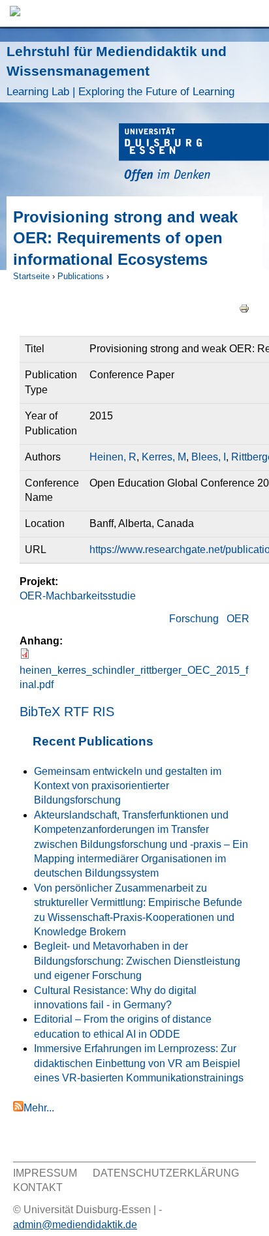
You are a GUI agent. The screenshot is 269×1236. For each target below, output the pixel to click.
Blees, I (208, 456)
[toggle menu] (252, 13)
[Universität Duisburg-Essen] (194, 154)
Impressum (45, 1173)
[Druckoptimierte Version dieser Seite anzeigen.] (244, 307)
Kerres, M (164, 456)
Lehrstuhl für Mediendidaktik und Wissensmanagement (120, 71)
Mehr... (39, 1107)
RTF (76, 711)
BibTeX (40, 711)
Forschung (194, 618)
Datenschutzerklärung (166, 1173)
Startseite (31, 276)
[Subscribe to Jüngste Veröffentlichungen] (18, 1107)
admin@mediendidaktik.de (75, 1224)
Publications (80, 276)
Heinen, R (112, 456)
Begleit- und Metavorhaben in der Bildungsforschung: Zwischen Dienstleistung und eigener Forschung (137, 961)
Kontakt (38, 1187)
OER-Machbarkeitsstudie (78, 595)
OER (238, 618)
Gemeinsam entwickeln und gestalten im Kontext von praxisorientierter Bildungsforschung (127, 786)
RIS (103, 711)
